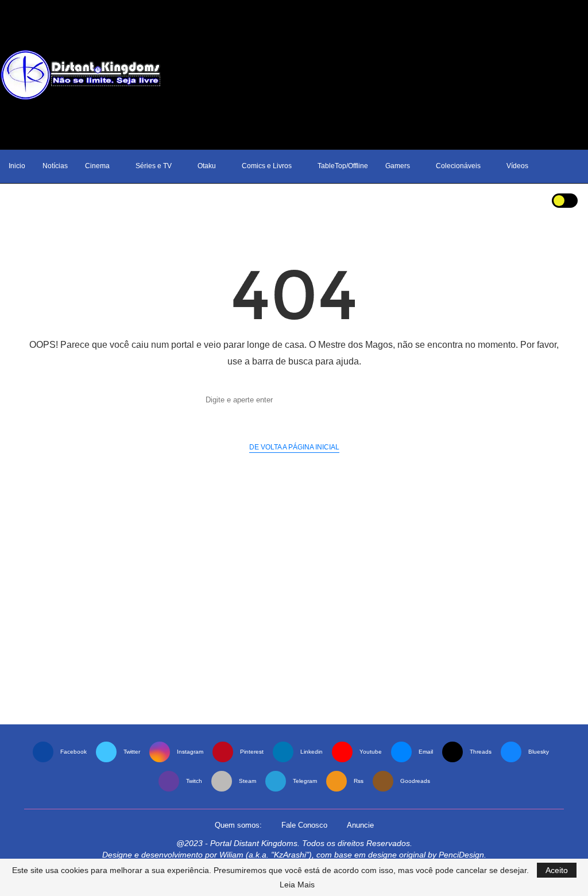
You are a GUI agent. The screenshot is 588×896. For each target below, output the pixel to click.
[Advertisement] (383, 74)
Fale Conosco (304, 825)
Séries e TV (154, 166)
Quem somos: (238, 825)
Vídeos (517, 166)
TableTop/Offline (343, 166)
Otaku (207, 166)
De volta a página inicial (294, 447)
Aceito (557, 870)
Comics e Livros (267, 166)
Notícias (55, 166)
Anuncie (360, 825)
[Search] (529, 200)
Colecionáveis (458, 166)
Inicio (17, 166)
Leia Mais (297, 885)
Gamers (397, 166)
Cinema (97, 166)
